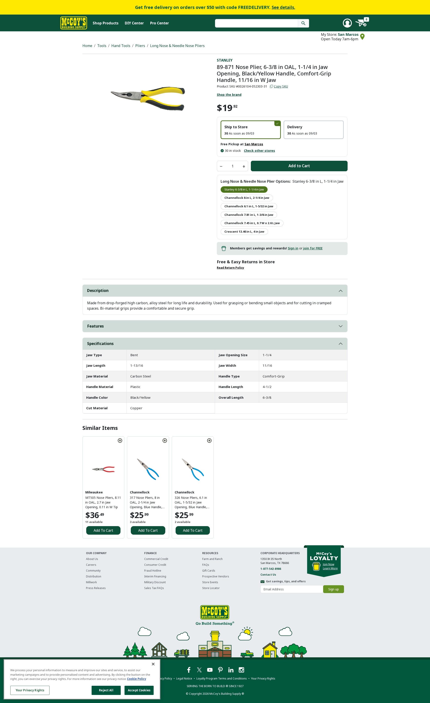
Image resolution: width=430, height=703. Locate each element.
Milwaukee (94, 492)
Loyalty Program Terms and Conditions (221, 678)
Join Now (328, 564)
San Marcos (348, 34)
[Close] (153, 664)
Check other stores (259, 150)
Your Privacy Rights (30, 690)
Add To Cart (103, 530)
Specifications (100, 343)
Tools (101, 45)
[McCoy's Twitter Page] (199, 669)
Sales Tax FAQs (154, 588)
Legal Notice (184, 678)
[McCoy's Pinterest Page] (220, 669)
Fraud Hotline (152, 570)
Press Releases (96, 588)
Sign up (333, 589)
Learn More (330, 568)
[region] (82, 679)
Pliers (140, 45)
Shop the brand (229, 94)
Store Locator (211, 588)
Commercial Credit (156, 559)
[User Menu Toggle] (347, 23)
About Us (92, 559)
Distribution (93, 576)
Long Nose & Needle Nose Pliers (177, 45)
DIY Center (134, 23)
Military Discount (155, 582)
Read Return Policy (230, 268)
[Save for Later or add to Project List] (120, 440)
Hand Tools (120, 45)
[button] (251, 129)
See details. (283, 7)
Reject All (106, 690)
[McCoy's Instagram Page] (241, 669)
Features (95, 326)
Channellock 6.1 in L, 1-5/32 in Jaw (248, 206)
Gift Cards (208, 570)
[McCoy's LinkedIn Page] (231, 669)
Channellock (140, 492)
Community (93, 570)
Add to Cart (299, 165)
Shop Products (105, 23)
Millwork (91, 582)
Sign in (293, 248)
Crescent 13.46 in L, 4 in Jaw (244, 231)
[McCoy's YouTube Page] (210, 669)
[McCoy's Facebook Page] (189, 669)
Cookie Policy (136, 679)
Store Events (210, 582)
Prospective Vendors (215, 576)
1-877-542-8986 (270, 569)
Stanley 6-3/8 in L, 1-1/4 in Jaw (244, 189)
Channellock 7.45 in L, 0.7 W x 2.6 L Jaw (252, 223)
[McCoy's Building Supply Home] (73, 23)
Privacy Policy (163, 678)
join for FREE (312, 248)
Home (87, 45)
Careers (91, 565)
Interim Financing (155, 576)
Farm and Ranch (212, 559)
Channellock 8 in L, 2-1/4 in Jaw (246, 198)
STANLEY (224, 60)
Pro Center (159, 23)
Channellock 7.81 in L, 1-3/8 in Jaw (248, 215)
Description (98, 290)
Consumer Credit (155, 565)
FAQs (205, 565)
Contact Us (268, 575)
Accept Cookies (139, 690)
